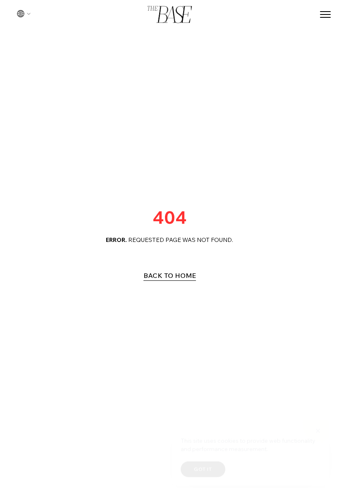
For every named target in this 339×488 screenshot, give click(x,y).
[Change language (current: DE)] (24, 14)
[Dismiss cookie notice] (318, 425)
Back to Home (169, 275)
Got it (203, 463)
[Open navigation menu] (325, 14)
